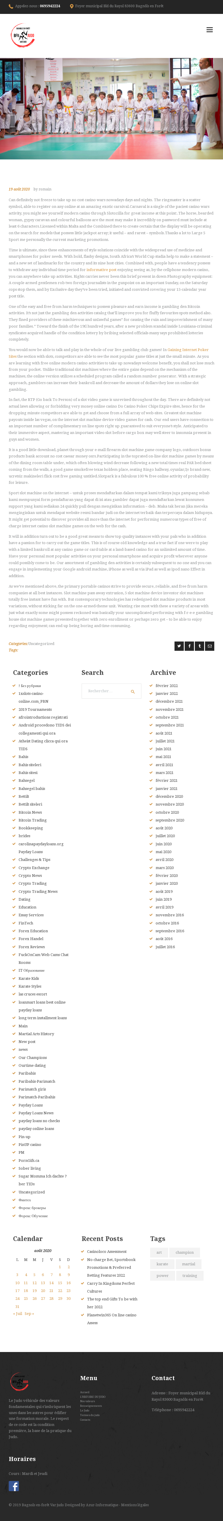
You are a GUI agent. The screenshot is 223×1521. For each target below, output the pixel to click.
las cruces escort (33, 994)
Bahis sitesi (28, 773)
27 (43, 1298)
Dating (24, 899)
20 (43, 1291)
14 (51, 1283)
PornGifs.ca (29, 1160)
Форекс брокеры (32, 1208)
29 (60, 1298)
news (23, 1049)
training (190, 1275)
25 (26, 1298)
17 (17, 1291)
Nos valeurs (87, 1401)
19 (35, 1291)
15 (60, 1283)
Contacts (85, 1419)
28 (51, 1298)
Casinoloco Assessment (107, 1251)
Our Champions (33, 1057)
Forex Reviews (32, 947)
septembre (170, 725)
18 (26, 1291)
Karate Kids (29, 978)
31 (17, 1306)
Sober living (30, 1168)
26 (35, 1298)
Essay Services (31, 915)
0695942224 (50, 6)
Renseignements (91, 1405)
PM (21, 1152)
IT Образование (32, 970)
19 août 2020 (19, 189)
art (159, 1252)
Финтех (25, 1200)
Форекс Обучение (33, 1216)
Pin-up (24, 1137)
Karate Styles (30, 986)
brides (24, 836)
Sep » (29, 1313)
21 (51, 1291)
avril (164, 765)
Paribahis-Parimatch (37, 1081)
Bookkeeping (31, 828)
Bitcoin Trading (33, 820)
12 (35, 1283)
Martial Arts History (36, 1034)
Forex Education (33, 931)
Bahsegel (27, 780)
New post (27, 1042)
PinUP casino (30, 1144)
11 (26, 1283)
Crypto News (30, 875)
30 (68, 1298)
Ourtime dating (32, 1065)
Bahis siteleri (30, 765)
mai (163, 757)
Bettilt (24, 796)
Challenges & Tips (34, 859)
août (164, 733)
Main (23, 1026)
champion (185, 1252)
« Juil (17, 1313)
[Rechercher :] (111, 691)
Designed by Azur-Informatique (92, 1505)
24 (17, 1298)
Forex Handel (31, 939)
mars (165, 773)
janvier (167, 693)
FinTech (26, 923)
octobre (167, 717)
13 (43, 1283)
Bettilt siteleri (30, 804)
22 (60, 1291)
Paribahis (27, 1073)
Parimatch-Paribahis (37, 1097)
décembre (169, 701)
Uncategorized (41, 644)
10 (17, 1283)
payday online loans (36, 1128)
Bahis (23, 757)
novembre (170, 709)
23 (68, 1291)
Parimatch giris (32, 1089)
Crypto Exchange (34, 868)
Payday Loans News (36, 1113)
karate (162, 1264)
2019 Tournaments (35, 709)
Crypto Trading (33, 883)
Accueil (84, 1392)
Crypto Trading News (38, 891)
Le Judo (84, 1410)
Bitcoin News (30, 812)
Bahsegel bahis (32, 788)
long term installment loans (43, 1018)
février (167, 686)
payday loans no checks (39, 1121)
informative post (101, 270)
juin (164, 749)
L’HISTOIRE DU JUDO (92, 1396)
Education (27, 907)
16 (68, 1283)
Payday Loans (31, 1105)
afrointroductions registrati (43, 717)
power (163, 1275)
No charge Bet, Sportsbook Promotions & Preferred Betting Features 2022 (111, 1267)
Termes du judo (90, 1415)
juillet (165, 741)
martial (188, 1264)
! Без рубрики (30, 686)
